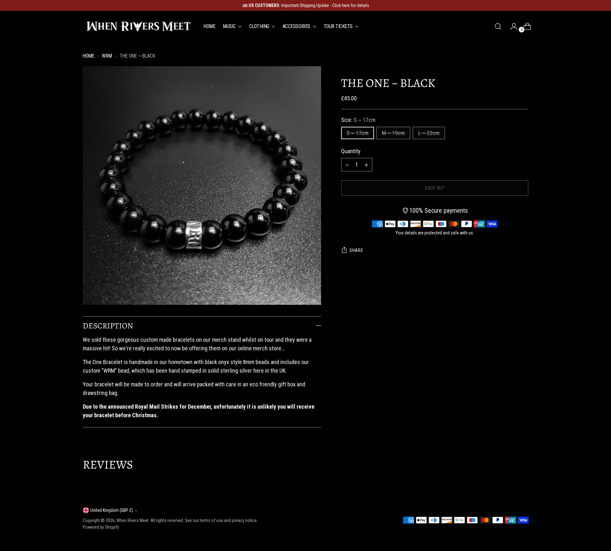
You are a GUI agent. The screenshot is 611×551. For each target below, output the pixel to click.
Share (356, 250)
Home (88, 56)
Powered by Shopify (101, 527)
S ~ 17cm (358, 133)
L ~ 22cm (428, 133)
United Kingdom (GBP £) (111, 510)
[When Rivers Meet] (138, 26)
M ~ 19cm (393, 133)
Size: (358, 120)
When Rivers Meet (132, 520)
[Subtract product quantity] (347, 164)
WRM (107, 56)
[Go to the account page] (511, 26)
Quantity (351, 151)
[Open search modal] (498, 26)
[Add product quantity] (366, 164)
